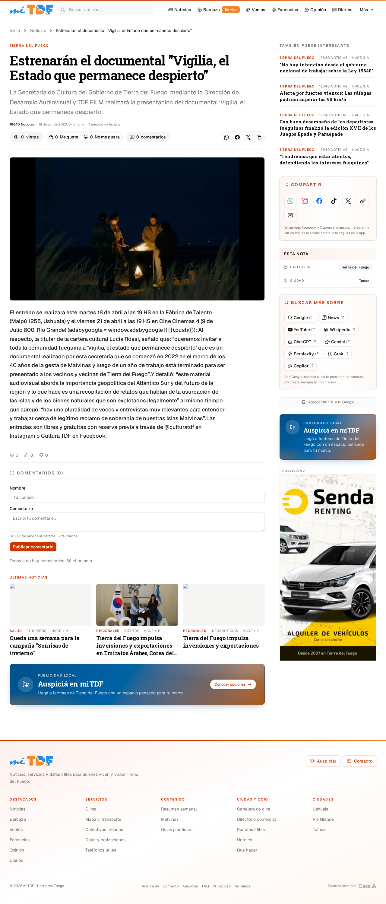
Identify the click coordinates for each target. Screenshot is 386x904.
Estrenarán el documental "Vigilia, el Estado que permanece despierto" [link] (124, 30)
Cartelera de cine (253, 809)
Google (301, 317)
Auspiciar (327, 761)
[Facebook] (237, 137)
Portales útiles (251, 829)
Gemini (338, 341)
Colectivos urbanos (104, 829)
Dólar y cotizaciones (105, 839)
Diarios (16, 860)
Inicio (15, 30)
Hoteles (244, 839)
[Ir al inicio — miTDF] (31, 9)
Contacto (363, 761)
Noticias (38, 30)
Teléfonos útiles (100, 850)
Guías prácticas (176, 829)
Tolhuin (320, 829)
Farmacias (20, 839)
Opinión (17, 850)
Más (364, 9)
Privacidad (222, 886)
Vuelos (16, 829)
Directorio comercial (256, 819)
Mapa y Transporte (103, 819)
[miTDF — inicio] (31, 760)
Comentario (21, 508)
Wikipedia (340, 329)
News (333, 317)
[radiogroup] (84, 137)
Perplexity (304, 354)
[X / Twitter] (248, 137)
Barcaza (18, 819)
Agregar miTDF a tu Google (331, 402)
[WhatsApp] (226, 137)
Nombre (17, 488)
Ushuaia (320, 809)
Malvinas (170, 819)
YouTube (302, 329)
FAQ (205, 886)
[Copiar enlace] (259, 137)
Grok (338, 354)
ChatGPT (302, 341)
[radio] (63, 137)
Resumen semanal (179, 809)
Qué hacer (247, 850)
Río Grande (323, 819)
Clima (90, 809)
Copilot (301, 366)
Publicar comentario (33, 547)
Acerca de (150, 886)
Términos (242, 886)
